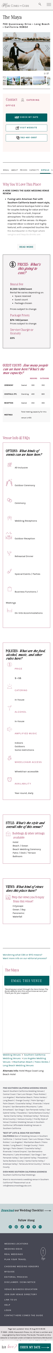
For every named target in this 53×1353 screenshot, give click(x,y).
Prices (23, 170)
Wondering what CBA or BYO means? (22, 954)
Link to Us (10, 1300)
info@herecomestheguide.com (17, 1186)
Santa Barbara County (38, 1113)
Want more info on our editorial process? (25, 958)
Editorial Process (16, 1277)
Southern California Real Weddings (19, 1175)
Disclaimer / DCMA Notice (20, 1282)
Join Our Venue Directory (20, 1294)
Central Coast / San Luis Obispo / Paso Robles (24, 1094)
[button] (9, 48)
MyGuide (9, 1272)
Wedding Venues (12, 1054)
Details (45, 170)
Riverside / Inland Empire (14, 1151)
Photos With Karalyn (26, 69)
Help (7, 1305)
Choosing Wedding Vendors (21, 1267)
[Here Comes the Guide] (15, 5)
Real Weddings (13, 1254)
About (14, 170)
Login (7, 1310)
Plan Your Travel (15, 1259)
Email (6, 170)
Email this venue (26, 980)
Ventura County (24, 1119)
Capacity (34, 170)
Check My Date (30, 1347)
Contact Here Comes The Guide (23, 1315)
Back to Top (43, 1248)
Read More (26, 247)
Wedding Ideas (13, 1249)
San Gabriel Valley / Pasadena (33, 1158)
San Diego (19, 1110)
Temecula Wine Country (30, 1164)
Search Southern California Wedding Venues (23, 1091)
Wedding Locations (16, 1244)
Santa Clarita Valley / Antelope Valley (21, 1116)
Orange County (22, 1100)
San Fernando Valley (35, 1110)
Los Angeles (8, 1097)
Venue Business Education (21, 1289)
